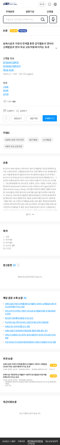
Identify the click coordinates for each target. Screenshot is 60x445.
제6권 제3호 (8, 70)
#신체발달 (47, 139)
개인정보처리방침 (35, 441)
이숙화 (5, 86)
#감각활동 (33, 139)
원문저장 (34, 118)
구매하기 (48, 118)
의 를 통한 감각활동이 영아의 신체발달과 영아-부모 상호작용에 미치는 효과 (25, 365)
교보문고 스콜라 (8, 441)
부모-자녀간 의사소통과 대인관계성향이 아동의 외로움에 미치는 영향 (30, 342)
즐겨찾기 (6, 119)
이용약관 (21, 441)
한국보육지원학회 (11, 62)
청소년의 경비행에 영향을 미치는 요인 (19, 318)
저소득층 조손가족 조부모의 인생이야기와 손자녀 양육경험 (26, 322)
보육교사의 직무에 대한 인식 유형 (17, 326)
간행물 (50, 11)
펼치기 (56, 49)
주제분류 (10, 11)
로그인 (42, 4)
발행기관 (30, 11)
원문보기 (18, 118)
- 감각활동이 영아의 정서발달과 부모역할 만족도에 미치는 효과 (25, 375)
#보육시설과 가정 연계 (14, 139)
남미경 (5, 94)
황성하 (5, 90)
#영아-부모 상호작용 (13, 146)
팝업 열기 (18, 265)
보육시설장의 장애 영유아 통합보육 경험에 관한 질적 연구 (26, 330)
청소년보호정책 (51, 441)
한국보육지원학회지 (12, 66)
